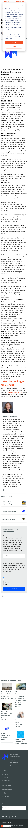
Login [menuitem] (4, 793)
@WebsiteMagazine (15, 392)
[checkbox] (14, 581)
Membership (7, 789)
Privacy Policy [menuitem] (6, 822)
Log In (6, 1)
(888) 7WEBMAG (14, 762)
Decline (14, 46)
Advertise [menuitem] (5, 774)
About (4, 770)
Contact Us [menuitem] (6, 781)
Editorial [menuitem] (5, 777)
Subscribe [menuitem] (5, 796)
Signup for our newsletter (9, 804)
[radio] (14, 578)
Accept (14, 42)
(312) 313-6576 (13, 765)
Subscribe (20, 1)
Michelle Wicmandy (10, 416)
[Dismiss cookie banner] (22, 6)
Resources (6, 785)
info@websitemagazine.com (17, 760)
